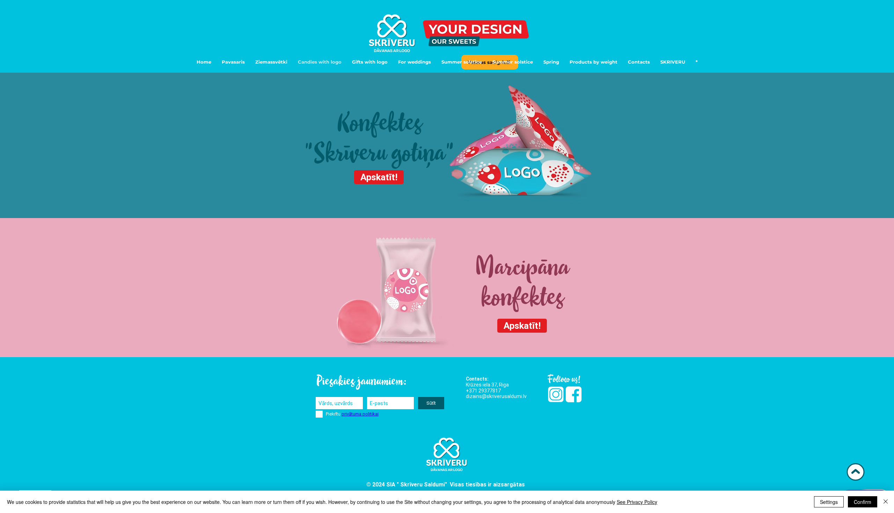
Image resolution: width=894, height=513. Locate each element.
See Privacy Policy (637, 501)
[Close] (885, 501)
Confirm (862, 501)
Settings (829, 501)
